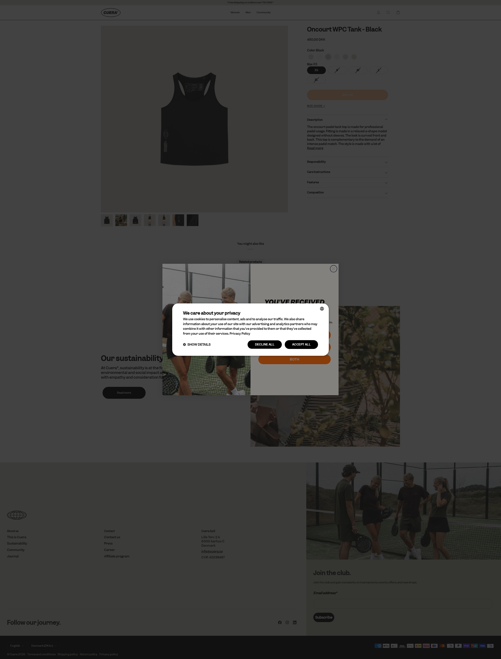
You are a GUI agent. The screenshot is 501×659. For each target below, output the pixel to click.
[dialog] (250, 329)
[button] (197, 344)
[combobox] (322, 308)
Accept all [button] (301, 344)
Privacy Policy (240, 334)
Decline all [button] (264, 344)
